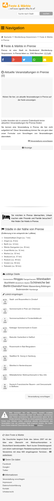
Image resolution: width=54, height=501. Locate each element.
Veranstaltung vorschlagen (41, 141)
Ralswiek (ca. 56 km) (12, 266)
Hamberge (33, 289)
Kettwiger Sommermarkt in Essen (23, 328)
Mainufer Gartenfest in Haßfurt (22, 337)
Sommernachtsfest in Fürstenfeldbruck (25, 318)
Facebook (7, 464)
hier (35, 425)
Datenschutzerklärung (12, 485)
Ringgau (18, 279)
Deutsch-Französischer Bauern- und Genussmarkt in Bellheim (30, 385)
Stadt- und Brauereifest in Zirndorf (23, 299)
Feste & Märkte (22, 6)
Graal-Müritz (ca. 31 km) (14, 250)
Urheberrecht (8, 492)
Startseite (8, 37)
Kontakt (6, 488)
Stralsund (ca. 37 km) (13, 257)
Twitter (5, 470)
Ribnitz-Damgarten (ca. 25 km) (16, 247)
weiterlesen (7, 455)
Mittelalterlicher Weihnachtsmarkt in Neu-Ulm (28, 375)
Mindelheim (19, 283)
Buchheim (9, 282)
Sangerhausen (30, 279)
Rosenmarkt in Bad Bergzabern (22, 346)
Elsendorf (16, 286)
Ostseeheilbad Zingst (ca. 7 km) (17, 238)
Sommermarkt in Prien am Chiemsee (24, 309)
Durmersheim (8, 279)
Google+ (6, 467)
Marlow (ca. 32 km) (12, 253)
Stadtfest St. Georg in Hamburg (22, 356)
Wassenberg (34, 286)
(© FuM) (47, 53)
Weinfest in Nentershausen (20, 365)
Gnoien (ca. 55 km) (12, 263)
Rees (25, 286)
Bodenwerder (22, 289)
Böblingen (46, 286)
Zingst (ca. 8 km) (11, 241)
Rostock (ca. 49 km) (12, 260)
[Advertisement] (27, 177)
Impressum (7, 482)
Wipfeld (27, 283)
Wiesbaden (43, 279)
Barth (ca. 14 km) (11, 244)
